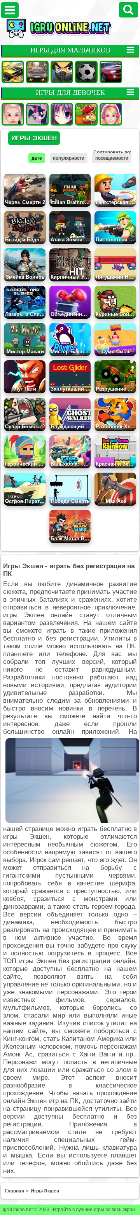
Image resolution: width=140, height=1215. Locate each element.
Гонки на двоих (111, 72)
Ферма (86, 114)
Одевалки (13, 114)
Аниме (62, 114)
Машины (13, 72)
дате (37, 158)
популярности (68, 158)
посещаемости (111, 158)
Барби (111, 114)
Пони (37, 114)
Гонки (37, 72)
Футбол (86, 72)
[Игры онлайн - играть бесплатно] (70, 36)
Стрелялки (62, 72)
